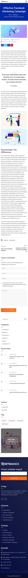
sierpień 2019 (5, 407)
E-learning (5, 530)
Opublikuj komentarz (9, 310)
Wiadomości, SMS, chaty (8, 537)
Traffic (3, 341)
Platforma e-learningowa (8, 512)
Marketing (5, 41)
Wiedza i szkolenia (7, 535)
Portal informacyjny (7, 532)
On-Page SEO (12, 420)
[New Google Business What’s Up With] (4, 366)
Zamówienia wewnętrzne (8, 540)
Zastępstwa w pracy (7, 520)
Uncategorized (5, 343)
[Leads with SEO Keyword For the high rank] (4, 393)
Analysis (6, 240)
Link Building (4, 329)
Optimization (12, 240)
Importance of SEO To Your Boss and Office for (21, 249)
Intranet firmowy (6, 510)
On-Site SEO (20, 420)
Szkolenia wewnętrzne (8, 517)
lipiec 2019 (4, 410)
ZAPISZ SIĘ (14, 478)
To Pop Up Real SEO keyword (17, 383)
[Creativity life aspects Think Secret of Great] (4, 357)
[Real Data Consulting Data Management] (4, 375)
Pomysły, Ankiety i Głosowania (10, 542)
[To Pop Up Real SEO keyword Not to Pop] (4, 384)
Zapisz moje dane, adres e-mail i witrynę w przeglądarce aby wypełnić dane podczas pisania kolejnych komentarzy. (14, 284)
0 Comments (13, 41)
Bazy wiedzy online (7, 515)
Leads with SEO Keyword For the (18, 392)
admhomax (16, 39)
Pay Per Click (5, 335)
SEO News (4, 338)
